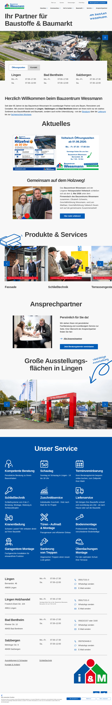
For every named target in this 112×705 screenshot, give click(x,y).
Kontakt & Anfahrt (12, 665)
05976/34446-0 (84, 641)
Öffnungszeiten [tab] (18, 67)
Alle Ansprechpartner (73, 339)
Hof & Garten (67, 8)
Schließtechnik (58, 287)
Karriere (62, 2)
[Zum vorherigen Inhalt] (7, 263)
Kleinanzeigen (71, 2)
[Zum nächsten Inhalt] (100, 263)
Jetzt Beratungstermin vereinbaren (79, 347)
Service (89, 8)
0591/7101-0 (83, 580)
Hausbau (43, 8)
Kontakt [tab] (33, 67)
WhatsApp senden (86, 584)
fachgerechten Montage (21, 114)
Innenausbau (54, 8)
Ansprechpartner (101, 8)
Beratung (86, 112)
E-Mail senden (84, 588)
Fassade (10, 287)
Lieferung (102, 112)
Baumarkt (79, 8)
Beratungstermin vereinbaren (98, 2)
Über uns (53, 2)
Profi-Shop (81, 2)
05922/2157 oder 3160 (88, 621)
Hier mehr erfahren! (72, 216)
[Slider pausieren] (105, 37)
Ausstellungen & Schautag (16, 660)
